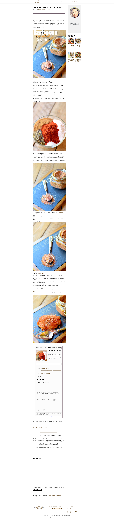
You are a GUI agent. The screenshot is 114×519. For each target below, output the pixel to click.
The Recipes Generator (51, 416)
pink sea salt (43, 371)
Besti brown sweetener (45, 368)
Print (60, 347)
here (33, 291)
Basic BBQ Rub (41, 273)
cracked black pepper (45, 373)
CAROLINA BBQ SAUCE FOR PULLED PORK (48, 432)
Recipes (50, 1)
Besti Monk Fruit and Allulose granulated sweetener (51, 370)
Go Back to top (57, 501)
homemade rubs (45, 151)
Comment (35, 462)
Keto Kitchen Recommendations (74, 511)
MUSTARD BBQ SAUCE (37, 429)
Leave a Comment (47, 9)
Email (34, 482)
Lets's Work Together (71, 509)
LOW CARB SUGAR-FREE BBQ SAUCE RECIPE (42, 427)
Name (34, 478)
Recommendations (60, 1)
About (55, 1)
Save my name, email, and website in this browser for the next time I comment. (49, 487)
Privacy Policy (70, 512)
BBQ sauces (52, 151)
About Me (69, 508)
